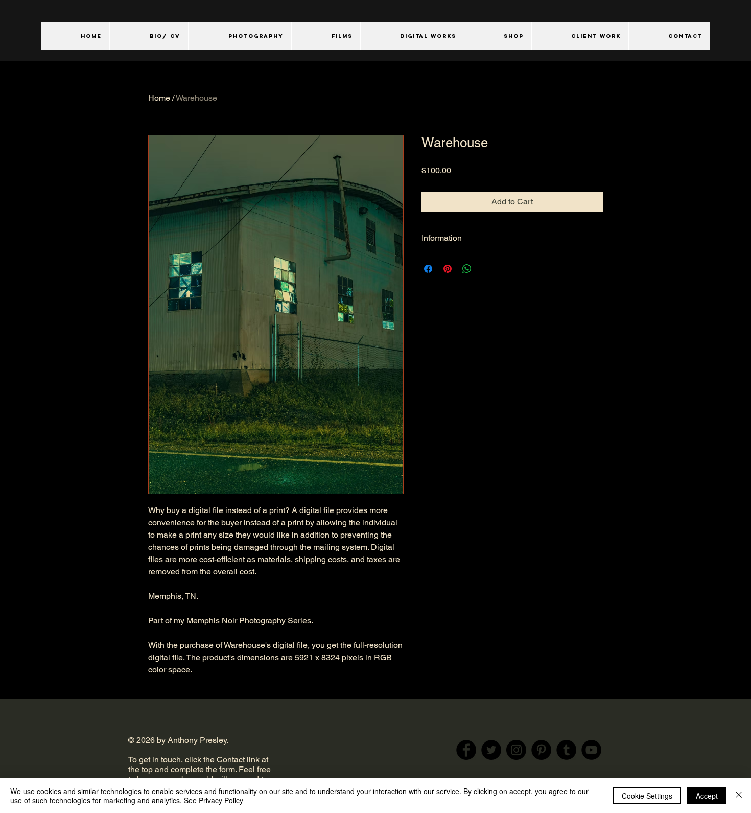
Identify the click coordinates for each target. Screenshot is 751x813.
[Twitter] (491, 750)
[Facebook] (466, 750)
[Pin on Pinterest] (447, 269)
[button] (239, 36)
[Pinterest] (541, 750)
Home (159, 98)
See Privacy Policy (213, 800)
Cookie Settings (647, 796)
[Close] (739, 795)
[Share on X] (486, 269)
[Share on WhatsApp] (467, 269)
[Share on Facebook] (428, 269)
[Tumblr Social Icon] (566, 750)
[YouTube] (591, 750)
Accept (707, 796)
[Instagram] (516, 750)
